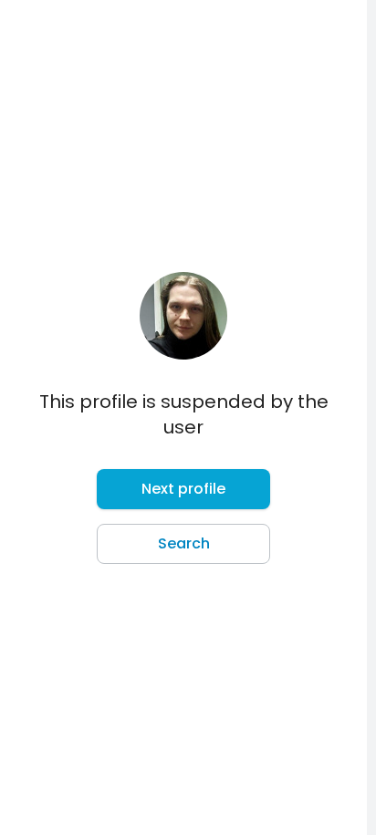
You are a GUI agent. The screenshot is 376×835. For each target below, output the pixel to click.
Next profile (183, 488)
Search (184, 543)
